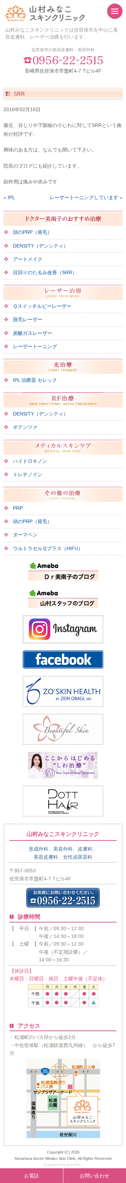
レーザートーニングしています (84, 197)
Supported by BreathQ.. (63, 1165)
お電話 (31, 1175)
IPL (11, 197)
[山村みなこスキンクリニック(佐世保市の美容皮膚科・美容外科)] (50, 13)
